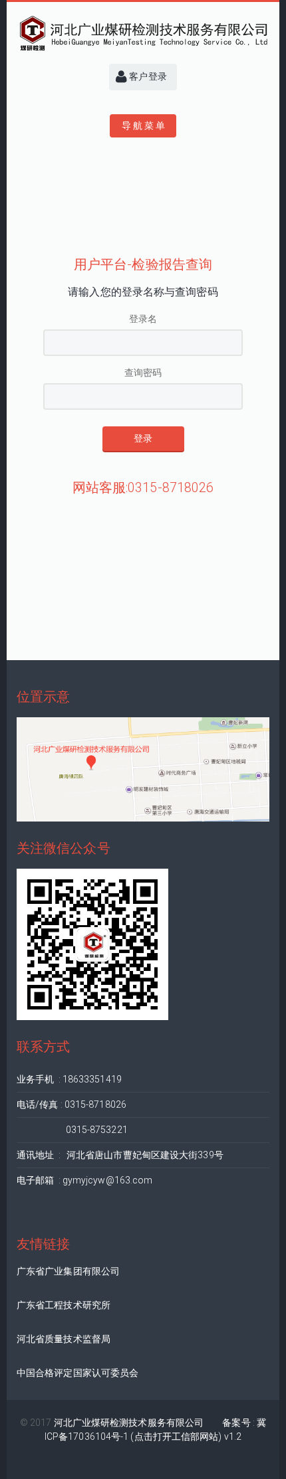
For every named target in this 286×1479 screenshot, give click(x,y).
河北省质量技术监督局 (63, 1339)
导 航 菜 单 (143, 125)
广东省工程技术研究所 (63, 1305)
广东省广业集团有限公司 (68, 1271)
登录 (143, 438)
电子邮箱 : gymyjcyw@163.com (84, 1180)
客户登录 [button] (147, 76)
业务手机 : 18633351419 (69, 1079)
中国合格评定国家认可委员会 (77, 1372)
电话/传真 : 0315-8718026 (71, 1104)
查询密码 (143, 372)
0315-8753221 (72, 1129)
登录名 (143, 318)
